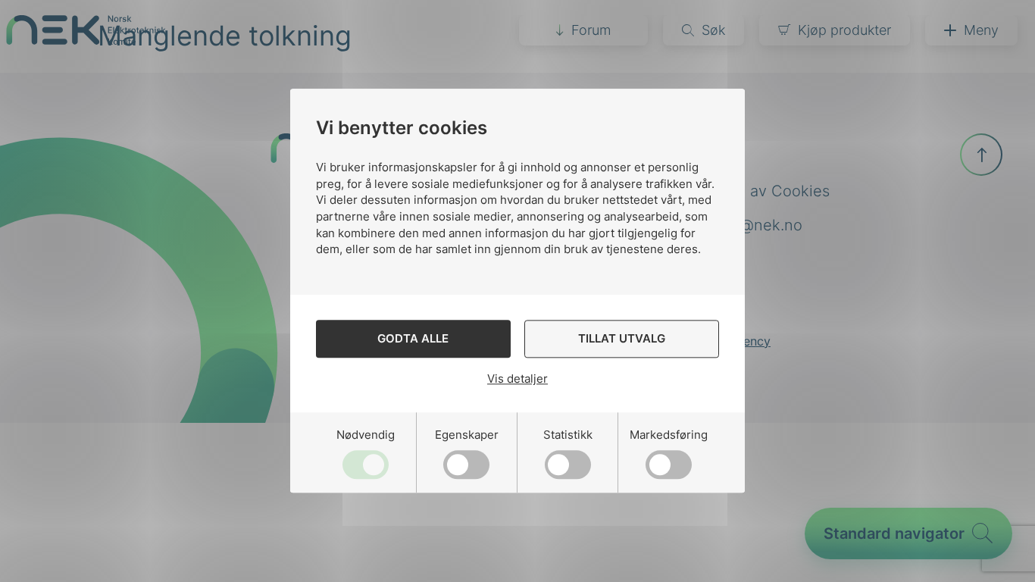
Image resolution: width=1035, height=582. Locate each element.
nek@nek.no (757, 225)
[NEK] (86, 40)
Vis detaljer (517, 378)
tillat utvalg (621, 339)
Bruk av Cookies (771, 191)
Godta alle (413, 339)
